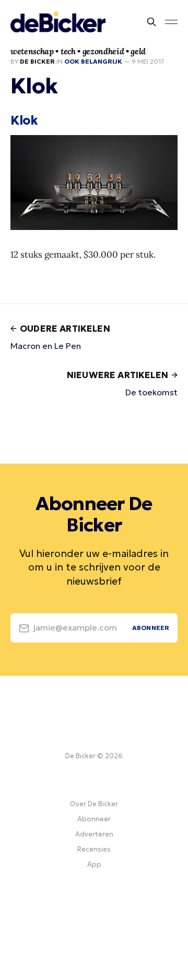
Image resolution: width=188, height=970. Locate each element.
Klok (24, 120)
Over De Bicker (94, 803)
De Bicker (37, 61)
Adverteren (94, 834)
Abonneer (94, 819)
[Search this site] (151, 22)
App (94, 864)
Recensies (94, 849)
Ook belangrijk (93, 61)
